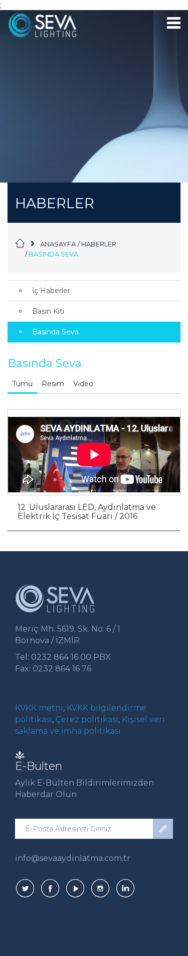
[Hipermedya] (20, 754)
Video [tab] (83, 383)
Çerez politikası (86, 719)
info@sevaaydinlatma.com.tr (72, 858)
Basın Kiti (48, 311)
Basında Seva (55, 331)
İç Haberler (51, 290)
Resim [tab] (53, 383)
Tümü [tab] (22, 383)
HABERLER (98, 244)
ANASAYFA (58, 244)
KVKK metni (39, 708)
